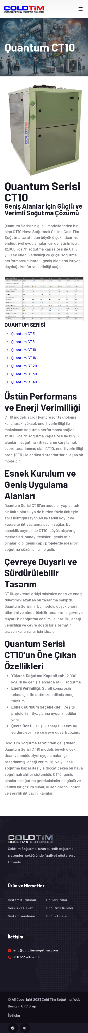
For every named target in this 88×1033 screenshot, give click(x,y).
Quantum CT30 (24, 373)
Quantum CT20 (24, 365)
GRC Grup (28, 1006)
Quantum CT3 (23, 333)
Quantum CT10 (23, 349)
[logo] (24, 8)
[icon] (13, 1028)
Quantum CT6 (23, 341)
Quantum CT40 (24, 381)
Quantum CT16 (23, 357)
